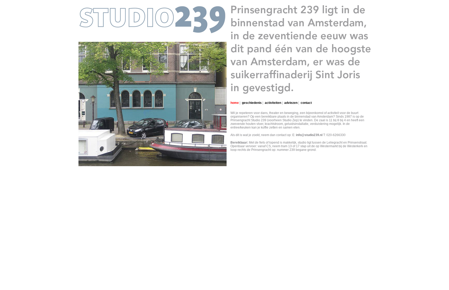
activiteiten (273, 103)
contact (306, 103)
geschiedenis (252, 103)
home (234, 103)
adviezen (291, 103)
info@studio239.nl (309, 135)
